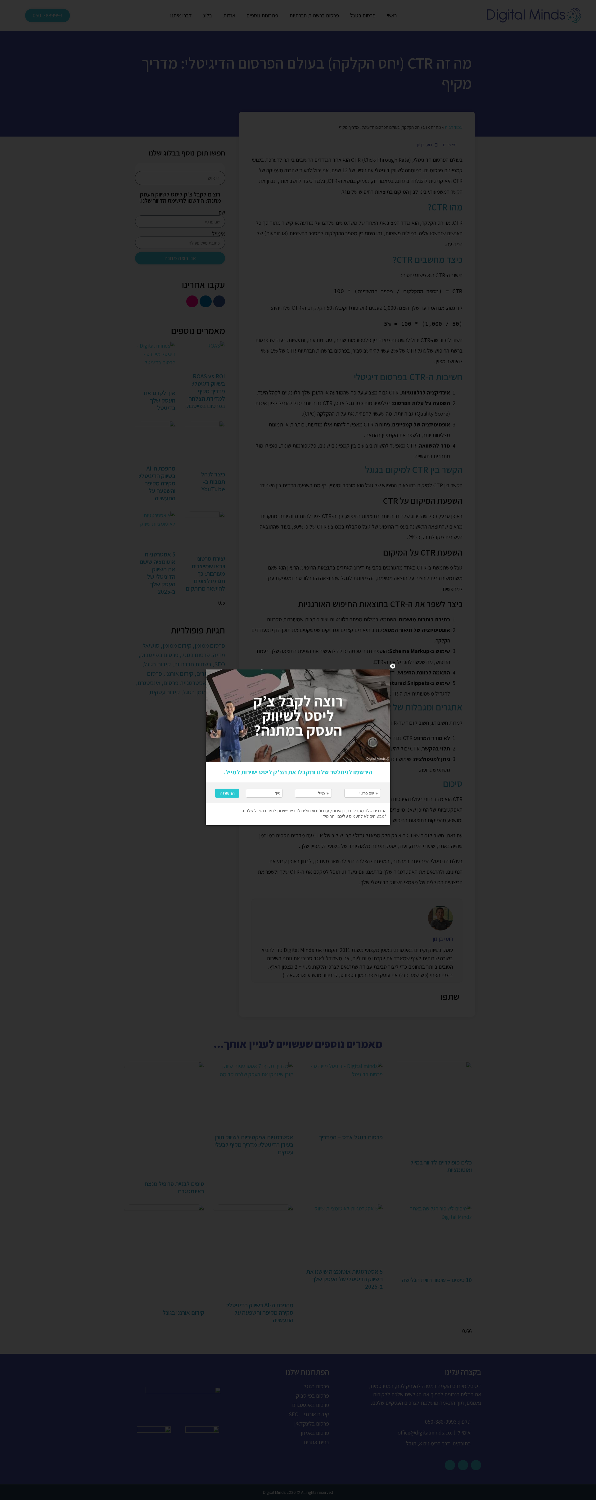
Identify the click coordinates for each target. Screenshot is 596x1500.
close (392, 666)
